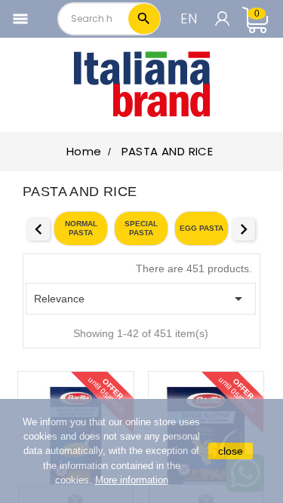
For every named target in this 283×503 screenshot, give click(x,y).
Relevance (141, 299)
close (230, 451)
